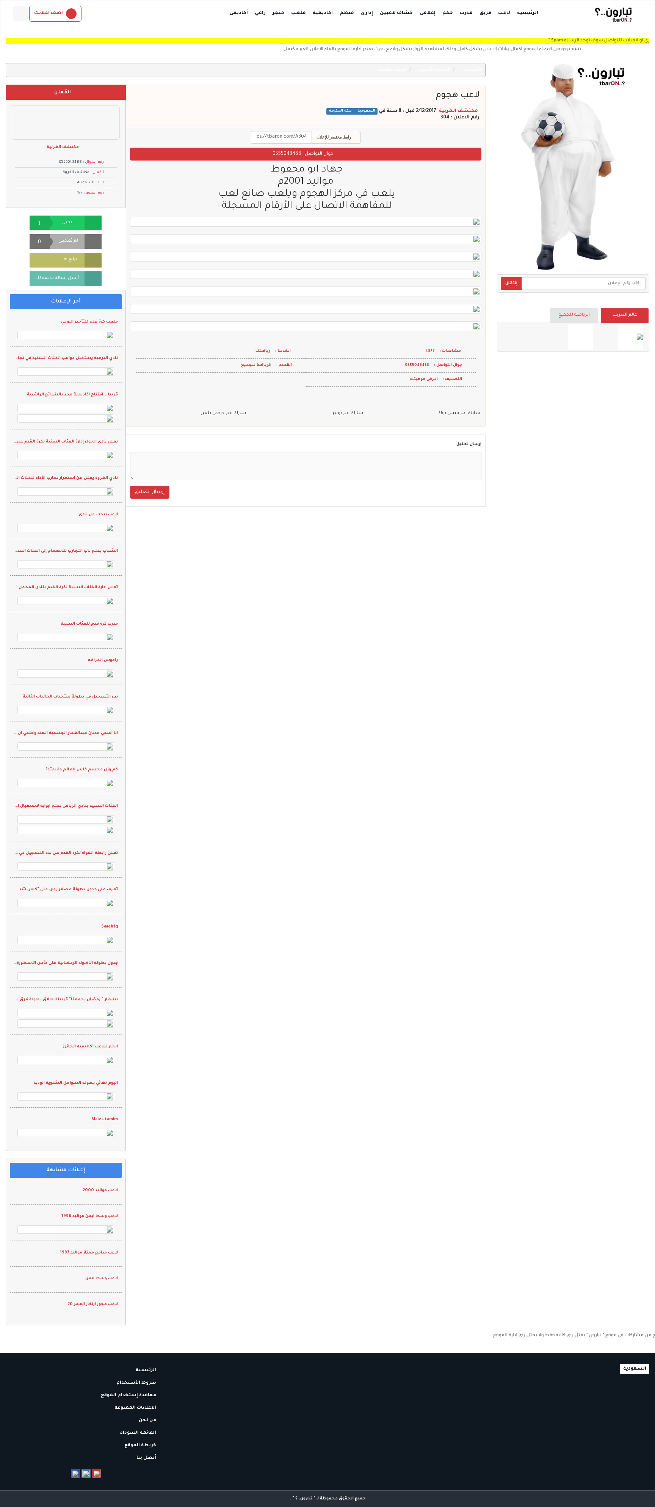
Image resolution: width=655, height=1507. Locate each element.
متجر (278, 13)
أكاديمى (238, 13)
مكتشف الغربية (458, 111)
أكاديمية (323, 13)
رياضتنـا (262, 351)
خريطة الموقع (140, 1445)
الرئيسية (527, 13)
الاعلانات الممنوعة (135, 1408)
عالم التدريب (625, 315)
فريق (485, 13)
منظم (347, 13)
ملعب (298, 13)
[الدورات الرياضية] (630, 337)
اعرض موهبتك (392, 70)
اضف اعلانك (48, 13)
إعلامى (428, 13)
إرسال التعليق (150, 492)
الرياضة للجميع (574, 315)
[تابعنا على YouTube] (96, 1473)
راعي (260, 13)
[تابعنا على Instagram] (86, 1473)
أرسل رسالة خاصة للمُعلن (54, 278)
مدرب (466, 13)
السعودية (365, 111)
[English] (20, 13)
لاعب (504, 13)
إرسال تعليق (468, 444)
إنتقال (511, 283)
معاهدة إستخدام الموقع (129, 1395)
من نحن (148, 1420)
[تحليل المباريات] (580, 337)
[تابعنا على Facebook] (75, 1473)
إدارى (367, 13)
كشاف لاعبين (396, 13)
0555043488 (287, 154)
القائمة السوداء (138, 1433)
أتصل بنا (146, 1458)
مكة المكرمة (340, 111)
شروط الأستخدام (136, 1383)
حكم (447, 13)
